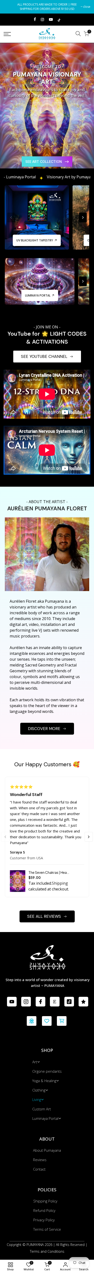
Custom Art (41, 1109)
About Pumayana (47, 1150)
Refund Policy (44, 1210)
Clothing (38, 1090)
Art (34, 1061)
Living (36, 1099)
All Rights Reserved (70, 1244)
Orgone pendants (47, 1071)
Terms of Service (47, 1229)
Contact (39, 1169)
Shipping (60, 883)
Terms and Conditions (47, 1251)
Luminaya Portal (45, 1118)
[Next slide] (89, 115)
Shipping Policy (45, 1201)
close (9, 7)
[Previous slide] (4, 115)
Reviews (40, 1159)
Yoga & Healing (44, 1080)
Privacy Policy (44, 1219)
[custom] (12, 1001)
